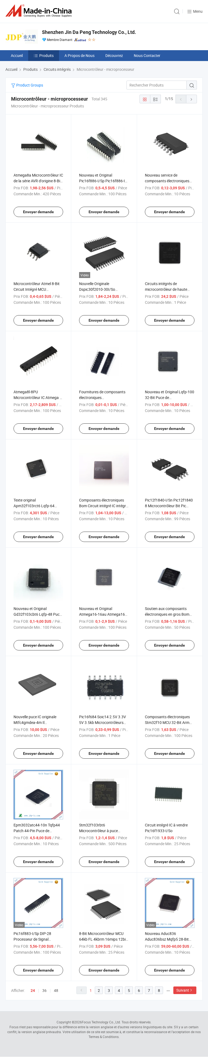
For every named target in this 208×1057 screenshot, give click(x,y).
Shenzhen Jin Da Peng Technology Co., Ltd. (89, 32)
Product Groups (29, 85)
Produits (46, 55)
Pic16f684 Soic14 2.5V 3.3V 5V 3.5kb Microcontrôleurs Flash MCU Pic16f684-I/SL (102, 722)
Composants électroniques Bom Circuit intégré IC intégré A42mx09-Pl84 (103, 505)
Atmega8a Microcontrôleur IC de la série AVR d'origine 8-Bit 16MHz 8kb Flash (38, 181)
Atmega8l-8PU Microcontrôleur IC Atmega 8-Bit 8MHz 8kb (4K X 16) (38, 397)
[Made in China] (39, 10)
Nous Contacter (147, 55)
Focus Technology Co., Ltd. (101, 1022)
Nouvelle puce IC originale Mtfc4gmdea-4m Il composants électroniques (36, 722)
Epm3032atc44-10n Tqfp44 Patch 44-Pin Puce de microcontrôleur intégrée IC (37, 830)
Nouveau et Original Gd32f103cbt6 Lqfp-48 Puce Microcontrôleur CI (37, 614)
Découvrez (114, 55)
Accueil (17, 55)
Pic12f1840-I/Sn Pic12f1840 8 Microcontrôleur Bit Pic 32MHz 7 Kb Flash (169, 505)
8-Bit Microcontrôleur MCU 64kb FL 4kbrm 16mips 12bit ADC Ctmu (103, 939)
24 (33, 990)
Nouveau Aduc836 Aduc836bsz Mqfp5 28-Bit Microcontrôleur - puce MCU (168, 939)
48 (56, 990)
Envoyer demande (38, 212)
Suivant (182, 990)
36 (44, 990)
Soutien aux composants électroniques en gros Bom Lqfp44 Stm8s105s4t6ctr (167, 614)
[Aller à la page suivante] (191, 99)
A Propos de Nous (79, 55)
